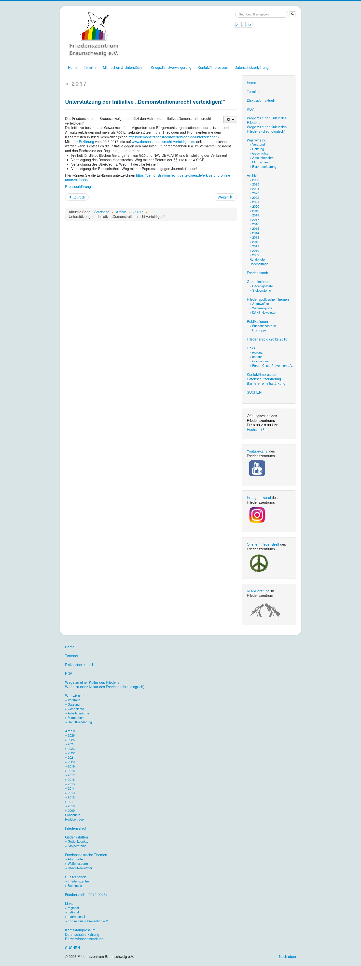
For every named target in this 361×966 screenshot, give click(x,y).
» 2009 (254, 255)
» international (259, 361)
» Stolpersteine (260, 290)
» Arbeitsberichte (262, 157)
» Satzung (257, 148)
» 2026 (254, 179)
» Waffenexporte (261, 308)
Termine (90, 67)
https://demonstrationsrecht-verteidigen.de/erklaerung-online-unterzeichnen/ (148, 177)
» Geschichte (259, 153)
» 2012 (254, 241)
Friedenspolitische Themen (268, 299)
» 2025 (254, 184)
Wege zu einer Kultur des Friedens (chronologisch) (267, 129)
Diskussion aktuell (261, 100)
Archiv (252, 175)
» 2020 (254, 206)
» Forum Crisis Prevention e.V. (271, 365)
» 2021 (254, 201)
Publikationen (257, 321)
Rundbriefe (257, 259)
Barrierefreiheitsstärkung (266, 383)
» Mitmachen (259, 162)
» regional (256, 352)
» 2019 (254, 210)
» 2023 (254, 193)
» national (256, 356)
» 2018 (254, 215)
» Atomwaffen (259, 303)
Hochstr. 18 (255, 429)
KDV (250, 109)
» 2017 (254, 219)
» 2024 (254, 188)
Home (72, 67)
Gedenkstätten (258, 281)
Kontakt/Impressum (213, 67)
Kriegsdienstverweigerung (171, 67)
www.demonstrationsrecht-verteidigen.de (163, 141)
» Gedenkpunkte (261, 286)
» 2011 (254, 246)
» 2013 (254, 237)
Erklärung (86, 141)
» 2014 (254, 232)
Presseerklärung (78, 186)
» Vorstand (257, 144)
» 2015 (254, 228)
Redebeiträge (259, 263)
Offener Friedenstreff (263, 544)
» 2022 (254, 197)
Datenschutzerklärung (252, 67)
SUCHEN (254, 392)
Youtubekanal (257, 451)
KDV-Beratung (258, 590)
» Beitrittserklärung (263, 166)
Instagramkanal (259, 497)
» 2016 (254, 224)
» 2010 (254, 250)
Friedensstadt (257, 272)
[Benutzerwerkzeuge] (230, 119)
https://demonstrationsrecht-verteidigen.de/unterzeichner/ (173, 136)
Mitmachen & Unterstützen (123, 67)
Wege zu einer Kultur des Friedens (267, 120)
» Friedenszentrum (263, 325)
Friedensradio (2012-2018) (268, 339)
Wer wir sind (256, 140)
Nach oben (287, 956)
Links (251, 348)
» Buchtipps (258, 330)
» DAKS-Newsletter (263, 312)
